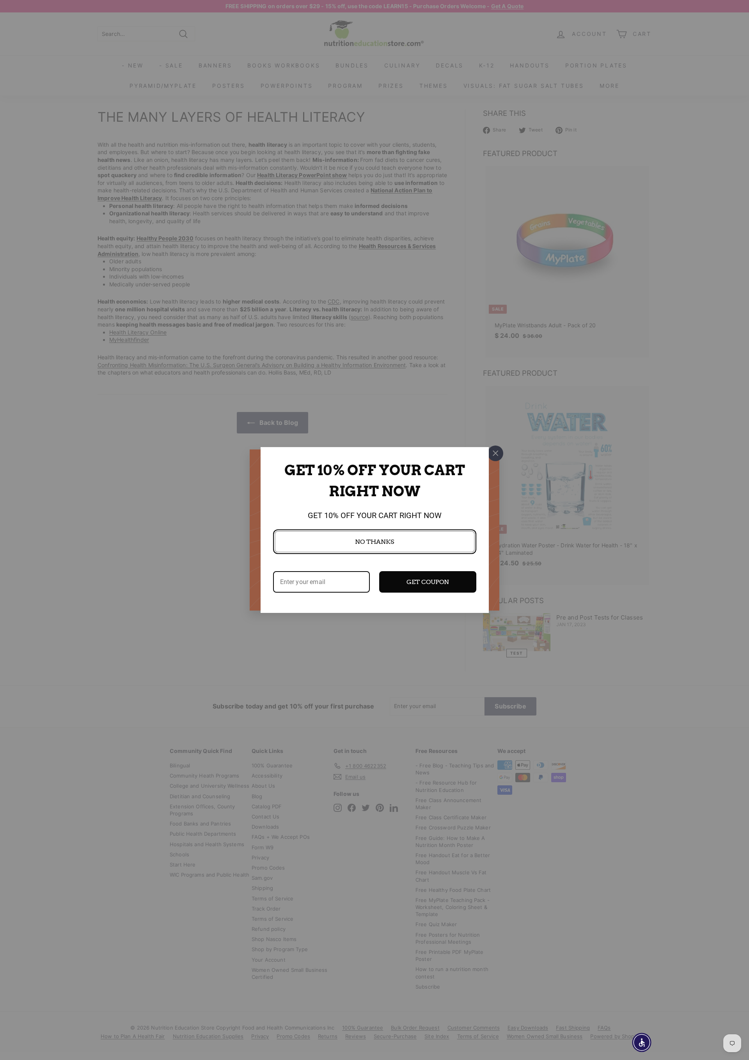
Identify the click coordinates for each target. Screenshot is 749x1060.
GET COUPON (427, 582)
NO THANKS (374, 541)
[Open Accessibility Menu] (641, 1042)
